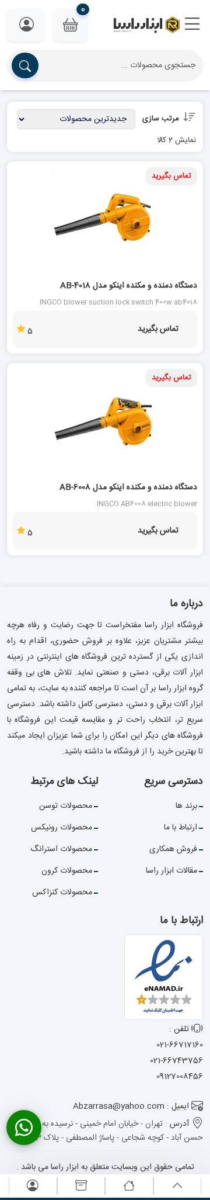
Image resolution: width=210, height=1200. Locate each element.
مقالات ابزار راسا (171, 871)
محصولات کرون (66, 871)
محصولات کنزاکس (62, 893)
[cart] (81, 1187)
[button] (192, 25)
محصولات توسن (65, 806)
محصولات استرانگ (61, 849)
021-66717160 (179, 1045)
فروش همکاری (173, 849)
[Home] (129, 1187)
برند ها (186, 806)
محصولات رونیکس (61, 828)
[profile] (32, 1187)
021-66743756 (176, 1061)
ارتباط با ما (180, 828)
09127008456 (179, 1077)
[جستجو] (25, 65)
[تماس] (23, 1127)
